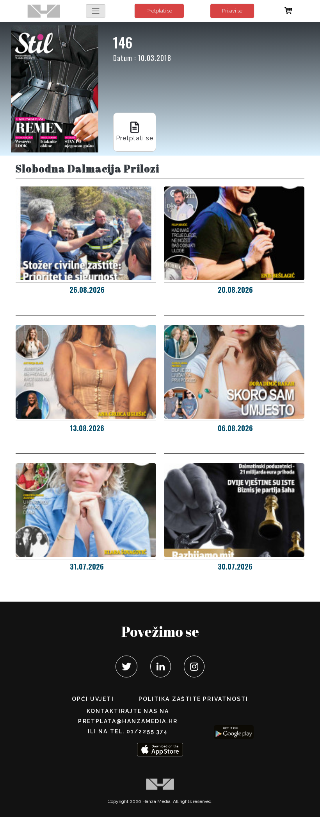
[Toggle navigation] (95, 11)
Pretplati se (159, 11)
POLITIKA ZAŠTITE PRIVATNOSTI (194, 699)
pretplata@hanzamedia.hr (127, 721)
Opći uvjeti (93, 699)
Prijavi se (232, 11)
